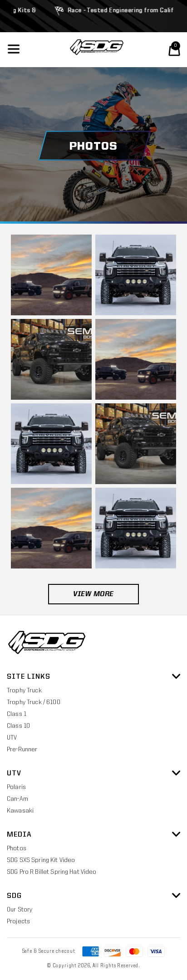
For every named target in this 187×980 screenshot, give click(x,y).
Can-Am (17, 799)
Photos (16, 848)
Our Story (19, 909)
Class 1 (16, 714)
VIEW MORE (93, 594)
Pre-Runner (22, 749)
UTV (12, 738)
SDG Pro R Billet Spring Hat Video (52, 872)
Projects (18, 921)
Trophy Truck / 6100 (33, 702)
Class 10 (18, 726)
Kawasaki (20, 811)
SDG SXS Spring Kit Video (41, 860)
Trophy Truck (24, 690)
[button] (174, 50)
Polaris (16, 787)
